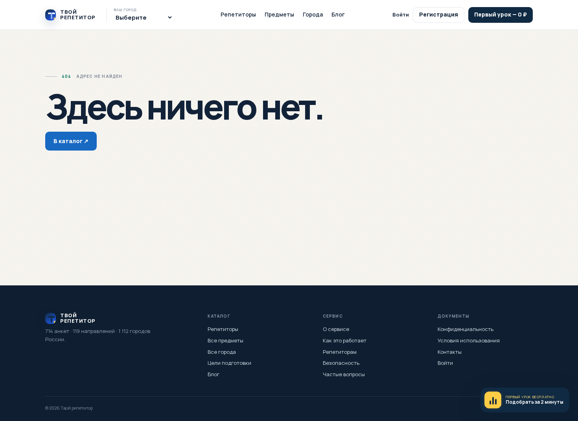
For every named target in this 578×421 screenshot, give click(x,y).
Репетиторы (238, 14)
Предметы (279, 14)
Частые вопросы (344, 374)
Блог (338, 14)
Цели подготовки (229, 362)
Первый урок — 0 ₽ (500, 14)
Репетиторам (340, 351)
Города (313, 14)
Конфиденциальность (465, 329)
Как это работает (344, 340)
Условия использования (469, 340)
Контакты (450, 351)
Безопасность (341, 362)
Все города (222, 351)
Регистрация (438, 14)
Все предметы (225, 340)
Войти (400, 14)
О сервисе (336, 329)
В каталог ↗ (70, 141)
